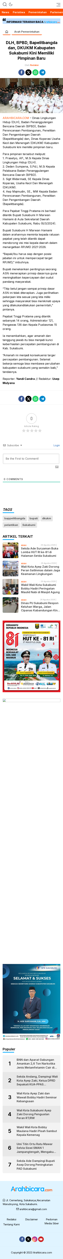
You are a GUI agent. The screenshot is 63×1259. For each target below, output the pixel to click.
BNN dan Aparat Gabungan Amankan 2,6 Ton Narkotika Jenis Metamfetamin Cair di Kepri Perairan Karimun (36, 1063)
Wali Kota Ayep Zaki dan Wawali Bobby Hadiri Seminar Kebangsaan (37, 1097)
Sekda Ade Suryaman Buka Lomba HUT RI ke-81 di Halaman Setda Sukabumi (39, 552)
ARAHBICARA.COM (16, 118)
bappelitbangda (14, 518)
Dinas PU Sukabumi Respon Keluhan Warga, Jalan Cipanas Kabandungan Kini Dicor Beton (39, 606)
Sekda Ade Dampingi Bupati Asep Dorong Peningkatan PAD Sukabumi (36, 1164)
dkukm (46, 518)
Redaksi (34, 65)
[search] (5, 4)
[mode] (11, 4)
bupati (34, 518)
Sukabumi (28, 525)
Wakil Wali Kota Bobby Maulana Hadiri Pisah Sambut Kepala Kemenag (37, 1131)
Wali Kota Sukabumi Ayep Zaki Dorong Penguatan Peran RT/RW (34, 1114)
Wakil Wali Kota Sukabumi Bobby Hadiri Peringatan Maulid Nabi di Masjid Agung (40, 588)
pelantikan (11, 525)
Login (56, 445)
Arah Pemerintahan (26, 31)
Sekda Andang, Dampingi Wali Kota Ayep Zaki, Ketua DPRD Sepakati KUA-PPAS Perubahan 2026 (37, 1080)
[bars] (57, 4)
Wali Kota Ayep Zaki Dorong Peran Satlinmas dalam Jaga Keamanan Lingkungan (40, 570)
